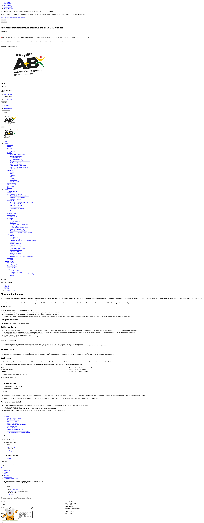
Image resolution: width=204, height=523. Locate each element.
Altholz (12, 173)
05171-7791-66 (8, 94)
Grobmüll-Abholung (15, 251)
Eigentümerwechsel (15, 237)
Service (6, 212)
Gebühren (9, 188)
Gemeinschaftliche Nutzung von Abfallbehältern (23, 240)
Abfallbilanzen (14, 226)
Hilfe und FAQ (14, 216)
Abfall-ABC (10, 145)
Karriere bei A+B (11, 267)
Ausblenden (4, 102)
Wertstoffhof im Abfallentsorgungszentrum (21, 202)
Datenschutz (7, 474)
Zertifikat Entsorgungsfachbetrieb (19, 227)
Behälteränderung (15, 239)
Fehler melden (8, 477)
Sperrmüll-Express (15, 245)
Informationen (11, 218)
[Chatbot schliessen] (32, 508)
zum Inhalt (7, 2)
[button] (17, 513)
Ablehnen (3, 20)
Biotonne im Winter (15, 162)
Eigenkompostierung (16, 159)
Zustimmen (3, 21)
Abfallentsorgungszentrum (14, 194)
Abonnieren (13, 259)
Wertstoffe (10, 170)
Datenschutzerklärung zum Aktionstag (23, 274)
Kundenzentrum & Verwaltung (12, 191)
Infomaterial (13, 219)
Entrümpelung (14, 149)
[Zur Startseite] (102, 120)
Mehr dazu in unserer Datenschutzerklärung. (13, 17)
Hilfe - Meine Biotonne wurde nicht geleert (21, 169)
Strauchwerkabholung (16, 156)
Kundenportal (11, 215)
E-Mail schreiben (11, 494)
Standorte (6, 189)
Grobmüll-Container (15, 253)
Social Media (13, 264)
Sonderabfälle (11, 186)
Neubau (12, 235)
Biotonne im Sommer (16, 164)
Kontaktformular (8, 99)
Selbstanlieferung (15, 157)
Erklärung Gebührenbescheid (21, 224)
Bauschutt (13, 178)
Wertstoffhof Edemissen (16, 204)
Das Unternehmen (9, 261)
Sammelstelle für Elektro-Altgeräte (19, 196)
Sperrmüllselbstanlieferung (17, 247)
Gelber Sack (13, 180)
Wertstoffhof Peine (15, 207)
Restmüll (9, 146)
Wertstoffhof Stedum (15, 199)
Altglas (12, 172)
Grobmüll (12, 151)
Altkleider (12, 175)
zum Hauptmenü (8, 3)
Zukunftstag (13, 275)
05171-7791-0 (14, 489)
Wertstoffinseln (11, 210)
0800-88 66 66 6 (11, 458)
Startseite (6, 285)
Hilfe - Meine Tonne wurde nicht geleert (21, 232)
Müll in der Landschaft (16, 272)
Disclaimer (6, 475)
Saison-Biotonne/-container (17, 154)
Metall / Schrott (14, 181)
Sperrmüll (9, 148)
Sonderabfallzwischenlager (17, 197)
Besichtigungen (14, 270)
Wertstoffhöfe (10, 200)
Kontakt (6, 472)
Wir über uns (10, 262)
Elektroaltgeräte (11, 183)
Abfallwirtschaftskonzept (17, 229)
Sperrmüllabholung (15, 243)
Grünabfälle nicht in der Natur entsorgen (21, 167)
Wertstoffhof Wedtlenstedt (17, 208)
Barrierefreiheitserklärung (11, 478)
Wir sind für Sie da (12, 266)
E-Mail (5, 97)
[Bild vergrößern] (103, 64)
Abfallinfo (6, 143)
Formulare (10, 234)
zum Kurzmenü (8, 7)
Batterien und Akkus (12, 184)
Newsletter (10, 258)
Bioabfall (9, 153)
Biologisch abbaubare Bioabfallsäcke (20, 161)
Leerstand (12, 242)
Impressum (7, 470)
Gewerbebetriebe (11, 213)
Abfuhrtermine (8, 142)
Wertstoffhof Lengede (16, 205)
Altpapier (12, 177)
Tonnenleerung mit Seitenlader (18, 231)
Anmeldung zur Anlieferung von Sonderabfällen (23, 256)
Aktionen (9, 269)
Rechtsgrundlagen (15, 221)
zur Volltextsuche (8, 8)
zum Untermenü (8, 5)
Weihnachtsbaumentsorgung (18, 165)
